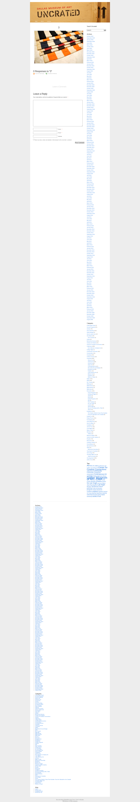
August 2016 (90, 173)
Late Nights (89, 428)
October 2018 (90, 128)
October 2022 (90, 55)
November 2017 (90, 147)
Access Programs (91, 327)
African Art (90, 360)
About (42, 21)
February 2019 (90, 121)
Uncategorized (90, 458)
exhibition (99, 481)
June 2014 (89, 218)
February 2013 (90, 246)
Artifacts (90, 433)
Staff (88, 447)
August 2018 (90, 131)
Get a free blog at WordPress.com (64, 799)
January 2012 (90, 269)
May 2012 (89, 262)
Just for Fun (89, 426)
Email (60, 132)
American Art (91, 361)
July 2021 (89, 72)
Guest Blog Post (91, 421)
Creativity (89, 355)
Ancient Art (90, 363)
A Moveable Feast (91, 325)
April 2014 (89, 222)
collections (90, 471)
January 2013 (90, 248)
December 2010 (90, 291)
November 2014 (90, 210)
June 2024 (89, 43)
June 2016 (89, 177)
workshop (89, 496)
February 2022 (90, 62)
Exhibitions (89, 411)
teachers (99, 493)
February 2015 (90, 204)
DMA (99, 479)
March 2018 (89, 140)
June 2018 (89, 135)
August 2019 (90, 111)
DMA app (89, 384)
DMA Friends (90, 385)
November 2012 (90, 251)
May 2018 (89, 137)
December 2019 (90, 104)
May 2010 (89, 303)
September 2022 (91, 57)
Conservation (90, 353)
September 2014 (91, 213)
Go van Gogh (91, 403)
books (94, 467)
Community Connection (92, 351)
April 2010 (89, 305)
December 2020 (90, 84)
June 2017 (89, 156)
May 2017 (89, 157)
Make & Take (90, 430)
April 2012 (89, 264)
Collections (89, 346)
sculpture (89, 491)
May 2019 (89, 116)
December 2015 (90, 187)
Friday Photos (90, 418)
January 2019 (90, 123)
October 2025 (90, 36)
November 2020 (90, 86)
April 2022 (89, 58)
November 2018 (90, 126)
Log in (36, 788)
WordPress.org (38, 792)
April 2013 (89, 243)
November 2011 (90, 272)
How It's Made (90, 423)
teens (99, 494)
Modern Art (90, 374)
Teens (89, 409)
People (88, 438)
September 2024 (91, 41)
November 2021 (90, 65)
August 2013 (90, 236)
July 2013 (89, 237)
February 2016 (90, 184)
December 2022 (90, 51)
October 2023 (90, 46)
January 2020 (90, 102)
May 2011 (89, 283)
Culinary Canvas (90, 356)
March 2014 (89, 224)
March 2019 (89, 119)
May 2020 (89, 97)
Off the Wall (90, 406)
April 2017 (89, 159)
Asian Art (90, 364)
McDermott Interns (97, 486)
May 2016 (89, 178)
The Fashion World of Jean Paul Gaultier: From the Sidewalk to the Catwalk (53, 779)
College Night (90, 349)
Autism (88, 339)
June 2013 (89, 239)
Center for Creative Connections (94, 344)
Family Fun (89, 416)
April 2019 (89, 118)
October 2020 (90, 88)
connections (90, 474)
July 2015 (89, 196)
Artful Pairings (90, 332)
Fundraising (89, 419)
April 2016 (89, 180)
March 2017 (89, 161)
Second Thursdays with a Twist (95, 408)
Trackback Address (52, 73)
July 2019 (89, 112)
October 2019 (90, 107)
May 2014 (89, 220)
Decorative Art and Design (94, 367)
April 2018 (89, 138)
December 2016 (90, 166)
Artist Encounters (92, 456)
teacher (94, 493)
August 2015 (90, 194)
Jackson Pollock (101, 483)
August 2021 (90, 71)
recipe (94, 489)
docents (93, 481)
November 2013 (90, 230)
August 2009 (90, 319)
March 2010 (89, 307)
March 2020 (89, 100)
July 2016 (89, 175)
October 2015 (90, 191)
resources (99, 489)
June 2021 (89, 74)
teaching (95, 494)
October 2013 (90, 232)
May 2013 (89, 241)
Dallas (88, 378)
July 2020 (89, 93)
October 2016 (90, 170)
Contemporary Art (92, 366)
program (89, 489)
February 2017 (90, 163)
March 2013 (89, 244)
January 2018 (90, 144)
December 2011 (90, 270)
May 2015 (89, 199)
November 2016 (90, 168)
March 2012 (89, 265)
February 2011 (90, 288)
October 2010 (90, 295)
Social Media (90, 444)
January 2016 (90, 185)
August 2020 (90, 91)
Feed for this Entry (39, 73)
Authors (49, 21)
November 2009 (90, 314)
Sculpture (90, 375)
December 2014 (90, 208)
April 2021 (89, 78)
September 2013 (91, 234)
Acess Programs (92, 392)
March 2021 (89, 79)
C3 (97, 467)
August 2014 (90, 215)
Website (60, 136)
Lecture (89, 404)
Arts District (89, 335)
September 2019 (91, 109)
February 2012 (90, 267)
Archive (88, 328)
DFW (88, 380)
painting (89, 488)
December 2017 (90, 145)
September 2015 (91, 192)
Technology (89, 452)
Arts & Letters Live (91, 334)
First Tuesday (91, 401)
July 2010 (89, 300)
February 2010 (90, 309)
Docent (89, 397)
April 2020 (89, 98)
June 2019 (89, 114)
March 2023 (89, 50)
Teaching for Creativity (92, 451)
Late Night (101, 485)
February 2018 (90, 142)
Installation (89, 425)
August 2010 (90, 298)
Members (89, 431)
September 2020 (91, 90)
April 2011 (89, 284)
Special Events (90, 445)
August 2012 (90, 257)
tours (103, 494)
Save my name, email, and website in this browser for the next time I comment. (53, 139)
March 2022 (89, 60)
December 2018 (90, 124)
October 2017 (90, 149)
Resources (89, 440)
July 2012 (89, 258)
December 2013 (90, 229)
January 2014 (90, 227)
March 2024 (89, 44)
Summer (100, 491)
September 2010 (91, 297)
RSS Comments (73, 801)
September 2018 (91, 130)
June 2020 (89, 95)
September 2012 (91, 255)
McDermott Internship (93, 449)
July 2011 (89, 279)
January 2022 (90, 64)
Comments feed (39, 791)
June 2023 (89, 48)
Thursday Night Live (91, 454)
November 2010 (90, 293)
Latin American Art (92, 372)
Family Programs (92, 398)
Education (89, 390)
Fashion (90, 370)
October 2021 (90, 67)
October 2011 (90, 274)
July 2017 (89, 154)
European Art (91, 369)
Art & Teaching (90, 330)
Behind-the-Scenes (91, 341)
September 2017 (91, 151)
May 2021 (89, 76)
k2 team (82, 799)
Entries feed (38, 790)
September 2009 (91, 317)
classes (89, 395)
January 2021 (90, 83)
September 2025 (91, 38)
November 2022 (90, 53)
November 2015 (90, 189)
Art (88, 465)
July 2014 (89, 217)
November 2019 (90, 105)
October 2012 (90, 253)
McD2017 (89, 486)
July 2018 (89, 133)
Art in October (91, 337)
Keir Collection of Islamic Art (94, 348)
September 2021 (91, 69)
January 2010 (90, 310)
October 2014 (90, 211)
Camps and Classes (91, 342)
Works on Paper (91, 377)
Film (89, 400)
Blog (36, 21)
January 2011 (90, 290)
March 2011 (89, 286)
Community (97, 471)
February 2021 (90, 81)
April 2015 (89, 201)
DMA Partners (90, 387)
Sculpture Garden (91, 442)
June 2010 (89, 302)
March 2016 (89, 182)
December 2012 (90, 250)
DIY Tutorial (89, 382)
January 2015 (90, 206)
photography (99, 488)
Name (60, 129)
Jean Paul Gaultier (92, 485)
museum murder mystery (92, 437)
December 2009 (90, 312)
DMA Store (89, 389)
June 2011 (89, 281)
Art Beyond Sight (92, 394)
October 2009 (90, 316)
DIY (95, 479)
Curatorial (89, 358)
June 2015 (89, 197)
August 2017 (90, 152)
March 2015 (89, 203)
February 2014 (90, 225)
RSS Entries (65, 801)
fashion (104, 481)
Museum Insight (90, 435)
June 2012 (89, 260)
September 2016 (91, 171)
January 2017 (90, 164)
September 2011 (91, 276)
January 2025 (90, 39)
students (95, 491)
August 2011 (90, 277)
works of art (89, 459)
